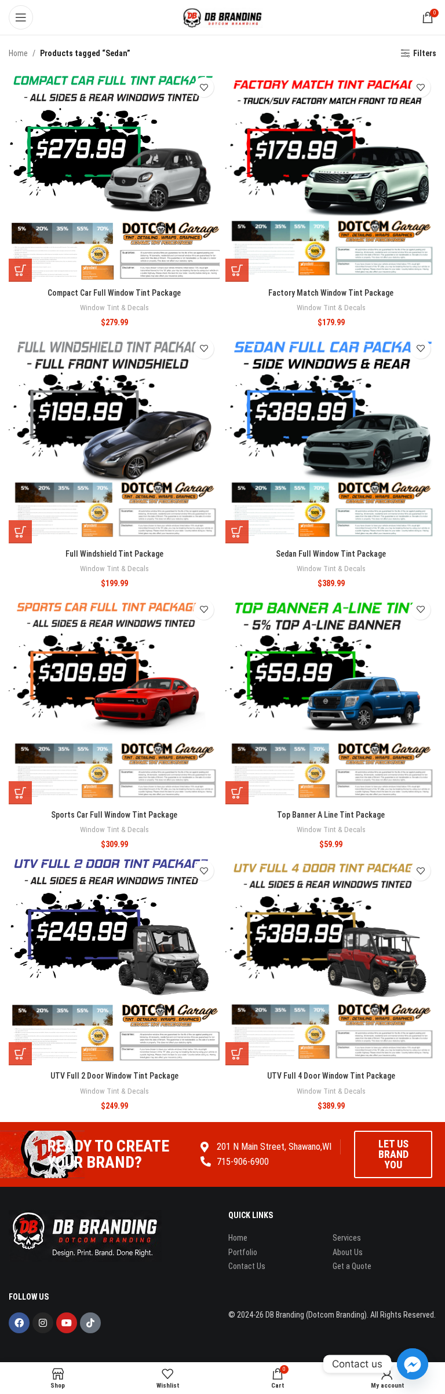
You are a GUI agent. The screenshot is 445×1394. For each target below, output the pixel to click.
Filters (424, 53)
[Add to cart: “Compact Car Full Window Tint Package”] (20, 270)
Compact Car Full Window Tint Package (114, 292)
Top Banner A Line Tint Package (331, 814)
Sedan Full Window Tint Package (331, 553)
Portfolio (242, 1252)
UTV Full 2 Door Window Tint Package (114, 1075)
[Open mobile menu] (21, 17)
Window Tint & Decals (114, 307)
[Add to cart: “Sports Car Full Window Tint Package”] (20, 792)
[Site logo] (222, 16)
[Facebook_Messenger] (412, 1364)
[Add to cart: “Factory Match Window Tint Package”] (237, 270)
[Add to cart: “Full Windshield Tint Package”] (20, 531)
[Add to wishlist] (204, 87)
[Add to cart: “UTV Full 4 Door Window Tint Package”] (237, 1053)
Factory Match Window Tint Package (330, 292)
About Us (348, 1252)
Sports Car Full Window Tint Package (114, 814)
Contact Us (246, 1266)
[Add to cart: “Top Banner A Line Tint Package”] (237, 792)
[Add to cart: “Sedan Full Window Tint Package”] (237, 531)
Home (18, 53)
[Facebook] (19, 1322)
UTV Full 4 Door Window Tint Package (331, 1075)
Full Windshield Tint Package (114, 553)
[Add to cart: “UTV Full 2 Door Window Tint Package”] (20, 1053)
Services (347, 1237)
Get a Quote (352, 1266)
